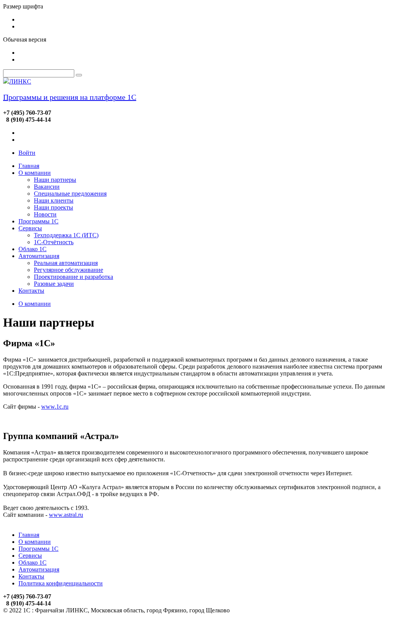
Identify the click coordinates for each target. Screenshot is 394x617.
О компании (34, 172)
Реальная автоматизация (66, 263)
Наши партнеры (55, 179)
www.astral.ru (66, 514)
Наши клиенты (53, 200)
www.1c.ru (54, 406)
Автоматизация (38, 256)
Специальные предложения (70, 193)
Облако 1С (32, 249)
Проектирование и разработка (73, 276)
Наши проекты (53, 207)
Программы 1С (38, 221)
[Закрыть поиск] (79, 75)
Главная (28, 166)
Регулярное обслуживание (68, 270)
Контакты (31, 290)
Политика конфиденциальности (60, 583)
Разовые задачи (54, 283)
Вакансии (47, 186)
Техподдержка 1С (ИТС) (66, 235)
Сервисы (30, 228)
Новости (45, 214)
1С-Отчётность (53, 242)
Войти (26, 152)
